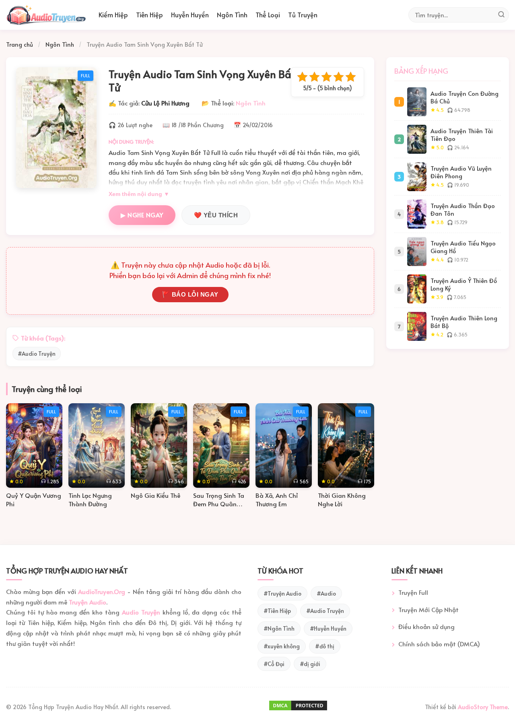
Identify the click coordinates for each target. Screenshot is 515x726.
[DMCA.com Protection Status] (298, 709)
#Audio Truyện (37, 353)
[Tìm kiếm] (501, 15)
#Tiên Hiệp (277, 611)
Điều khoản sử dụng (426, 626)
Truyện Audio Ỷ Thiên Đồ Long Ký (464, 284)
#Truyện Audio (282, 593)
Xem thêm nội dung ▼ (139, 194)
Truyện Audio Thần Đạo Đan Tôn (463, 209)
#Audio (326, 593)
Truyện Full (413, 592)
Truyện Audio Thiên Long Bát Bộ (464, 321)
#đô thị (324, 646)
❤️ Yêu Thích (216, 215)
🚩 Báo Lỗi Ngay (190, 294)
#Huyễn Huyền (328, 628)
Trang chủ (19, 44)
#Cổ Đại (274, 664)
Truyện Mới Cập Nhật (428, 609)
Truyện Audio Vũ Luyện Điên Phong (461, 172)
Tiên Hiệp (149, 14)
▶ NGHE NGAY (142, 214)
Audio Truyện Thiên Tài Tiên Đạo (462, 134)
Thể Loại (267, 14)
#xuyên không (282, 646)
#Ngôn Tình (279, 628)
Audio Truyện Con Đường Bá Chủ (465, 97)
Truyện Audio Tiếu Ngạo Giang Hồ (463, 246)
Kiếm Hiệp (113, 14)
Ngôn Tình (232, 14)
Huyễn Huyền (190, 14)
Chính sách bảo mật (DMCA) (439, 643)
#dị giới (310, 664)
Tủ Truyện (302, 14)
